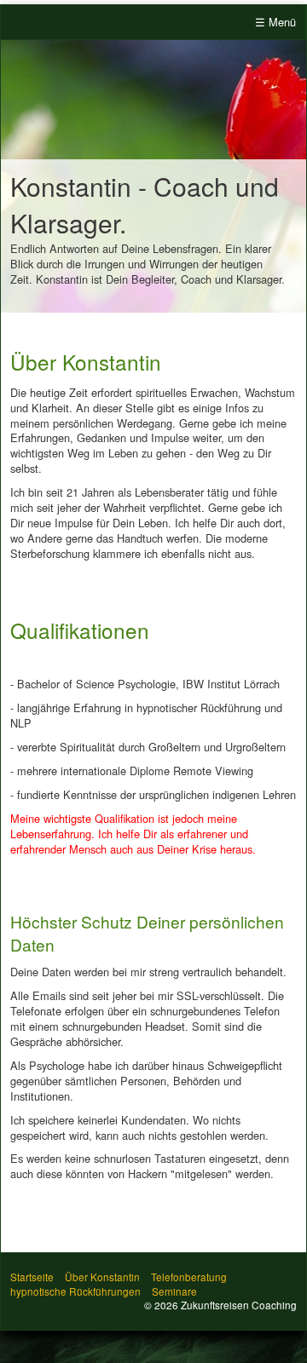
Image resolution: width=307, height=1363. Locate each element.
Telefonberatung (189, 1277)
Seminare (174, 1291)
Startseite (32, 1277)
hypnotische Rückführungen (75, 1291)
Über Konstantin (102, 1277)
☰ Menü (275, 22)
